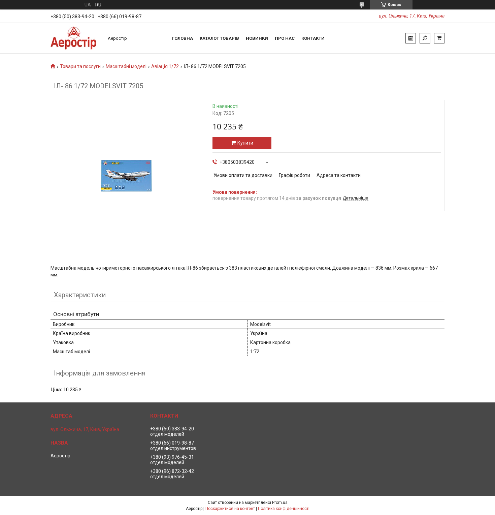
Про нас (285, 38)
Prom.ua (280, 502)
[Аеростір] (76, 38)
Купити (245, 143)
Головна (182, 38)
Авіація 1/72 (165, 66)
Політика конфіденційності (283, 508)
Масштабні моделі (126, 66)
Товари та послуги (80, 66)
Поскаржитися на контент (230, 508)
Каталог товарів (219, 38)
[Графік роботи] (410, 38)
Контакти (313, 38)
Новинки (257, 38)
